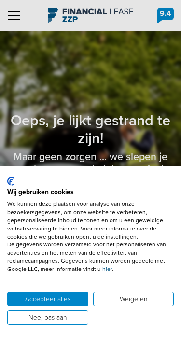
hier (107, 269)
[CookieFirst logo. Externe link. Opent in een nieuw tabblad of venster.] (10, 181)
